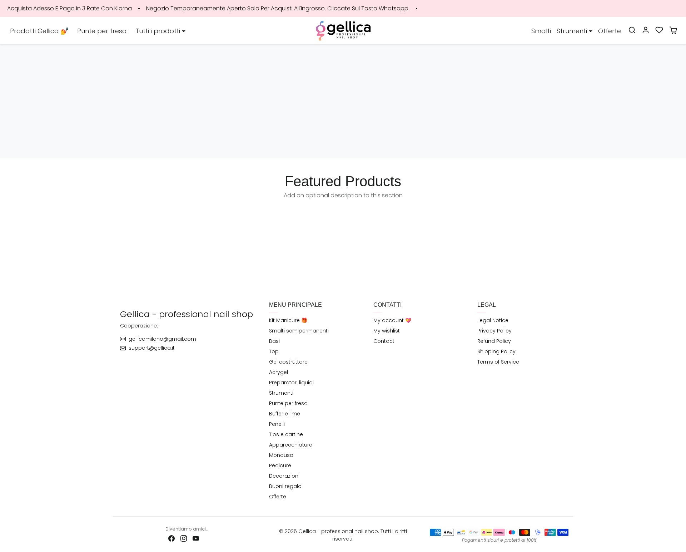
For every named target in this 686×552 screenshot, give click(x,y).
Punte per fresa (102, 30)
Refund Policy (494, 341)
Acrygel (278, 372)
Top (274, 351)
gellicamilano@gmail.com (162, 338)
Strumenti (281, 392)
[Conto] (645, 30)
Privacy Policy (494, 330)
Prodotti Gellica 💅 (39, 30)
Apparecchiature (290, 444)
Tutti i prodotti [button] (157, 30)
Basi (274, 341)
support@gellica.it (152, 347)
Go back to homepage (343, 117)
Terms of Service (498, 361)
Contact (383, 341)
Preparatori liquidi (291, 382)
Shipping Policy (496, 351)
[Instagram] (184, 538)
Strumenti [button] (572, 30)
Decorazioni (284, 475)
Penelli (277, 424)
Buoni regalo (285, 486)
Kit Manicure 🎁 (288, 320)
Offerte (609, 30)
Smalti (541, 30)
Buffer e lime (284, 413)
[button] (632, 30)
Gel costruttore (288, 361)
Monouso (281, 455)
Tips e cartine (286, 434)
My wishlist (386, 330)
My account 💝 (392, 320)
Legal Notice (492, 320)
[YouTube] (196, 538)
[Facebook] (171, 538)
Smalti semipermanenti (299, 330)
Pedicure (280, 465)
